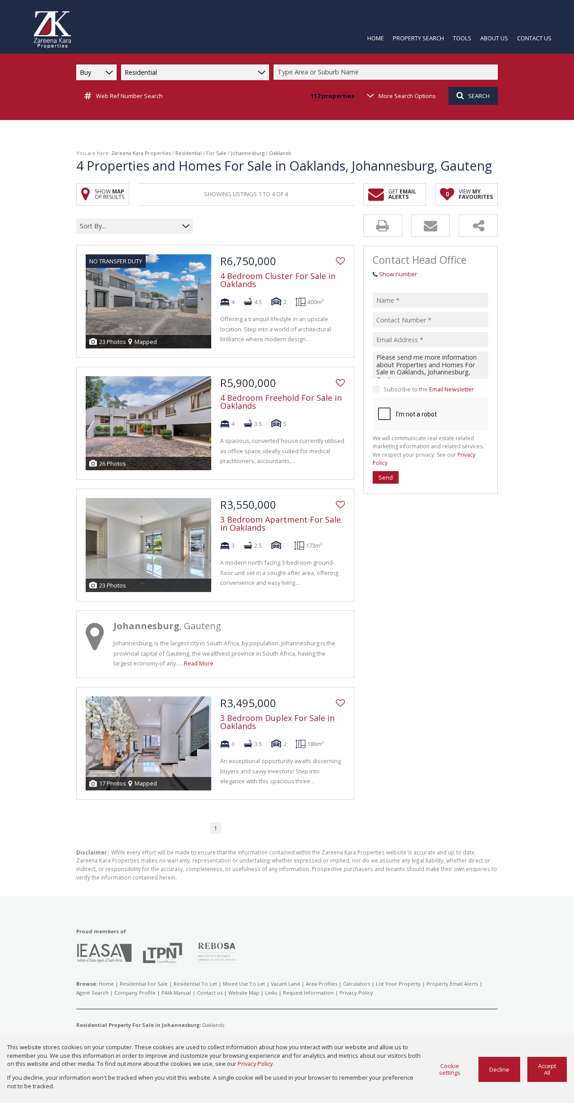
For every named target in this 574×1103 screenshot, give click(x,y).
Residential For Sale (144, 983)
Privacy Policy (356, 992)
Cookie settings (450, 1069)
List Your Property (398, 983)
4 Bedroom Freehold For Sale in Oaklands (281, 402)
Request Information (308, 992)
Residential (188, 153)
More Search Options (407, 96)
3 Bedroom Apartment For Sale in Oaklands (280, 523)
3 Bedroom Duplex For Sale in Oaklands (277, 722)
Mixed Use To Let (244, 983)
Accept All (547, 1069)
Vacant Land (285, 983)
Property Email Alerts (452, 983)
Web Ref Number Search (129, 96)
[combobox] (387, 72)
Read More (198, 663)
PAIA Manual (176, 992)
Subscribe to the (428, 389)
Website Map (243, 992)
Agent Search (92, 992)
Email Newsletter (451, 389)
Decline (499, 1069)
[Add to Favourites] (340, 261)
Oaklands (213, 1024)
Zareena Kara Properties (141, 153)
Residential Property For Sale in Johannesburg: (138, 1024)
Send (385, 477)
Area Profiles (321, 983)
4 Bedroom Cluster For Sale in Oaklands (277, 280)
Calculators (356, 983)
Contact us (209, 992)
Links (271, 992)
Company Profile (135, 992)
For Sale (216, 153)
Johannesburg (248, 153)
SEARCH (479, 96)
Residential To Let (195, 983)
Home (106, 983)
